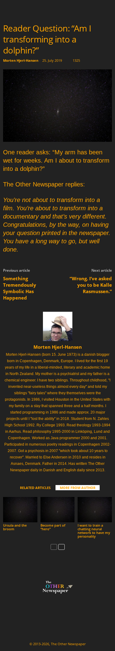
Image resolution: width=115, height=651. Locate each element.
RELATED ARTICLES (35, 487)
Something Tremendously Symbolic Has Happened (19, 288)
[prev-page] (54, 546)
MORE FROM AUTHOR (77, 487)
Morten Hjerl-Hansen (20, 60)
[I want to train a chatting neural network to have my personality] (95, 509)
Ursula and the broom (15, 527)
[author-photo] (57, 326)
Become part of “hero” (52, 527)
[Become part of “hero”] (57, 509)
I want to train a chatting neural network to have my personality (94, 531)
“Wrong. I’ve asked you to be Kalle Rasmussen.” (91, 284)
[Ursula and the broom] (20, 509)
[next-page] (61, 546)
